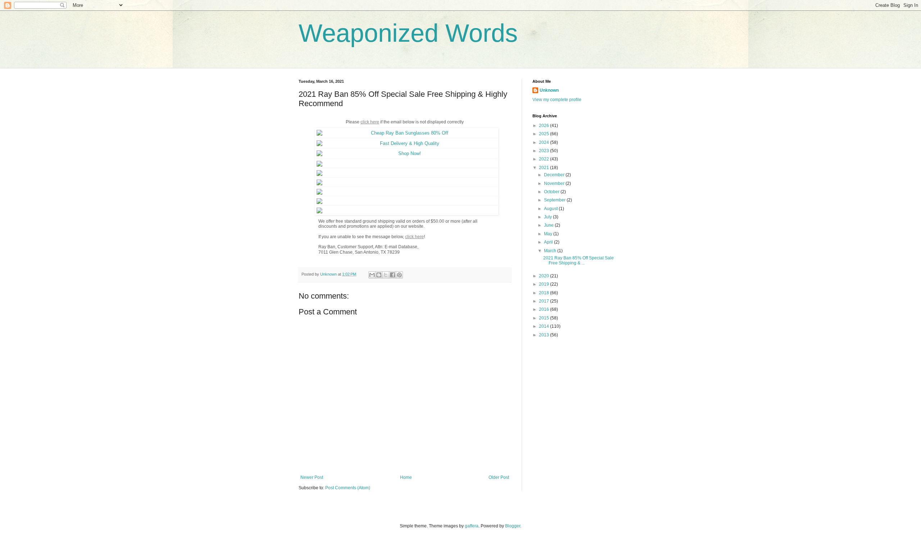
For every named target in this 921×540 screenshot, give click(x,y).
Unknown (549, 90)
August (551, 208)
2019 (544, 284)
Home (406, 477)
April (549, 242)
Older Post (499, 477)
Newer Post (311, 477)
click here (414, 236)
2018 (544, 292)
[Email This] (372, 274)
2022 (544, 159)
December (555, 174)
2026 (544, 125)
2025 (544, 133)
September (555, 200)
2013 (544, 334)
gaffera (471, 525)
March (550, 250)
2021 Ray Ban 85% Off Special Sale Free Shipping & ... (578, 260)
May (548, 233)
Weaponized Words (408, 33)
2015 (544, 318)
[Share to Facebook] (392, 274)
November (555, 183)
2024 (544, 142)
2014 (544, 326)
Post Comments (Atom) (347, 487)
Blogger (512, 525)
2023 (544, 150)
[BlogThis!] (378, 274)
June (549, 225)
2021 (544, 167)
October (552, 191)
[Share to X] (385, 274)
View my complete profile (556, 99)
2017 (544, 301)
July (548, 216)
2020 (544, 275)
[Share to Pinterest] (399, 274)
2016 (544, 309)
